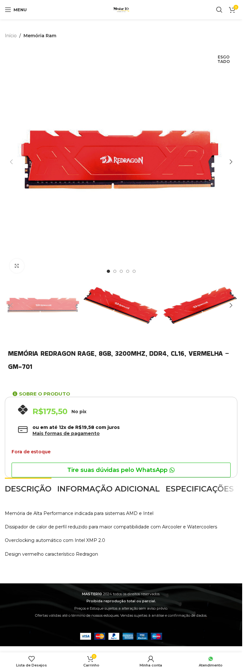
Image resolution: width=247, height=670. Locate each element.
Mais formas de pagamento (66, 433)
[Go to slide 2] (114, 271)
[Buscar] (219, 9)
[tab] (28, 488)
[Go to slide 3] (121, 271)
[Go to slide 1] (108, 271)
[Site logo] (121, 9)
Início (11, 36)
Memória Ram (39, 36)
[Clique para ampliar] (17, 266)
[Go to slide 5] (134, 271)
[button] (11, 161)
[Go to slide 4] (127, 271)
